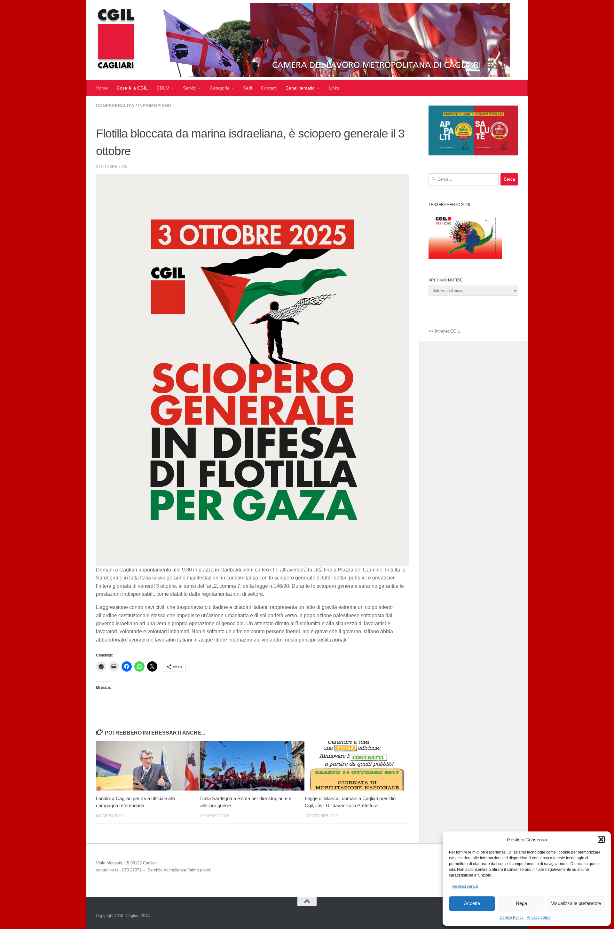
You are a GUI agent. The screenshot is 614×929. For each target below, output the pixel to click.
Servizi (189, 88)
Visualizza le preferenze (576, 903)
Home (102, 88)
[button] (601, 839)
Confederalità (115, 105)
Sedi (247, 88)
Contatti (269, 88)
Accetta (472, 903)
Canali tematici (300, 88)
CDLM (163, 88)
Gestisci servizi (465, 886)
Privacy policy (539, 917)
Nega (521, 903)
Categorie (220, 88)
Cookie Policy (511, 917)
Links (334, 88)
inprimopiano (154, 105)
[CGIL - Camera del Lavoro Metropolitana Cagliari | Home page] (303, 40)
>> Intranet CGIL (444, 331)
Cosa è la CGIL (132, 88)
